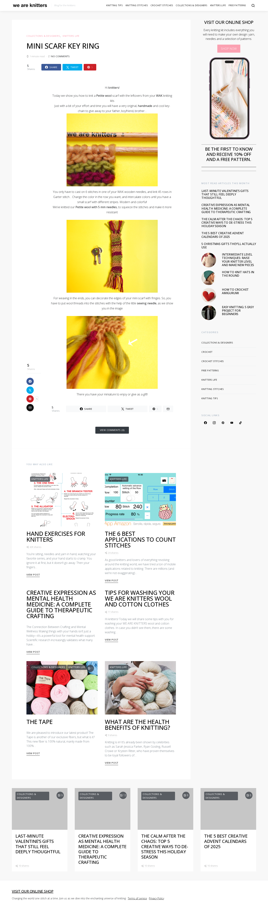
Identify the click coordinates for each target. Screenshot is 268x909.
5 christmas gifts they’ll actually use (228, 245)
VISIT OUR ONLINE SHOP (32, 891)
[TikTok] (240, 422)
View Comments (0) (112, 430)
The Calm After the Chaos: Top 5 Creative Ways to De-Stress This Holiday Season (227, 222)
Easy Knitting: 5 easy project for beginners (238, 310)
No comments (60, 56)
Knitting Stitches (137, 5)
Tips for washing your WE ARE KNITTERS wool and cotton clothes (139, 598)
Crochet (206, 352)
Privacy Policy (156, 898)
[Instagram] (214, 422)
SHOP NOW (229, 49)
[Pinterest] (223, 422)
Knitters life (218, 5)
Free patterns (237, 5)
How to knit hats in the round (238, 274)
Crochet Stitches (162, 5)
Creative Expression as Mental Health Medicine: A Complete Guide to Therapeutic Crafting (61, 604)
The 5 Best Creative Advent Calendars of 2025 (222, 235)
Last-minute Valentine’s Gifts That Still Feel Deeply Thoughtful (224, 194)
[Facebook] (205, 422)
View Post (33, 574)
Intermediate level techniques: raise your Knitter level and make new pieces (238, 259)
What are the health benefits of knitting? (137, 724)
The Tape (39, 722)
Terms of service (137, 898)
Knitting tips (114, 5)
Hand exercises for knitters (55, 536)
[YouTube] (232, 422)
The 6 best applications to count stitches (140, 539)
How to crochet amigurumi (235, 291)
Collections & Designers (191, 5)
